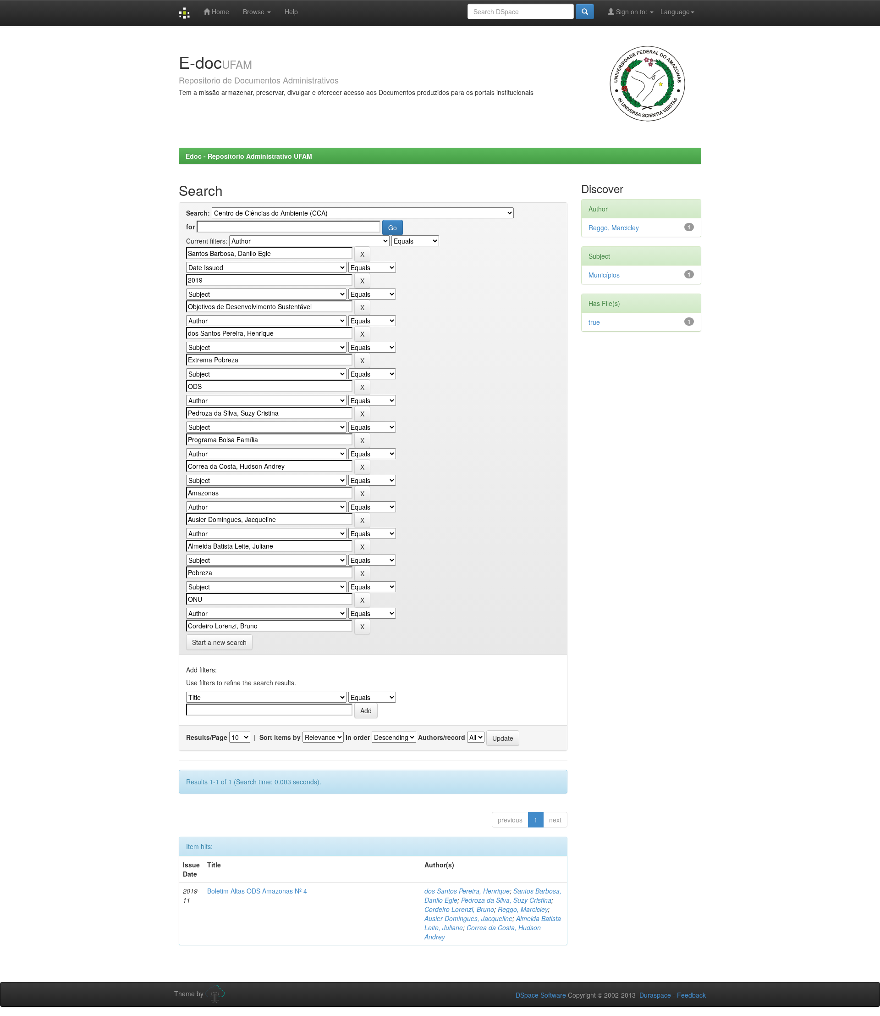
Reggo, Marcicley (523, 909)
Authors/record (441, 737)
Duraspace (655, 994)
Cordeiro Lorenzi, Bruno (459, 909)
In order (358, 737)
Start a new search (219, 642)
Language (675, 11)
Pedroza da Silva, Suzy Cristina (506, 900)
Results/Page (206, 737)
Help (291, 11)
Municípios (604, 274)
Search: (198, 212)
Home (219, 11)
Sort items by (280, 737)
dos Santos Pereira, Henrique (467, 890)
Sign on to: (631, 11)
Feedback (691, 994)
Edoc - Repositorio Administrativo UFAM (249, 156)
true (594, 322)
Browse (254, 11)
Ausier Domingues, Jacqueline (468, 918)
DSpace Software (541, 994)
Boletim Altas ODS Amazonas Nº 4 (257, 890)
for (190, 226)
